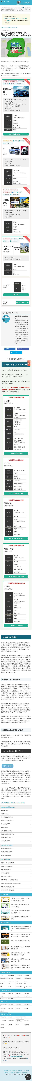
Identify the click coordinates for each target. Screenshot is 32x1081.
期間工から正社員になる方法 (7, 886)
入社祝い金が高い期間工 (6, 837)
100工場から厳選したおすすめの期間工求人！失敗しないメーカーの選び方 (21, 928)
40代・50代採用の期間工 (7, 817)
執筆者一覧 (13, 1072)
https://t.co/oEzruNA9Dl (16, 1056)
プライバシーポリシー (13, 1070)
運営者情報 (6, 1070)
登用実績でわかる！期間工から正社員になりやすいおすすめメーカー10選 (20, 967)
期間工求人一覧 (28, 1077)
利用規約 (20, 1070)
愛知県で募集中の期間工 (6, 852)
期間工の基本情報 (5, 859)
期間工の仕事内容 (5, 873)
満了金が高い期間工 (5, 841)
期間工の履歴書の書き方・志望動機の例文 (11, 883)
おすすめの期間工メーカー (8, 807)
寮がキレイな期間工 (5, 824)
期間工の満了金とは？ (6, 869)
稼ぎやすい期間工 (5, 810)
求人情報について (25, 1072)
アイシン (9, 20)
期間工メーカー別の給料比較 (7, 862)
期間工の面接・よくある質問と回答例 (10, 879)
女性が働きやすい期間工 (6, 830)
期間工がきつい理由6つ (6, 876)
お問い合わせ (18, 1072)
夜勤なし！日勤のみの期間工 (7, 834)
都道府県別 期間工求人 (7, 845)
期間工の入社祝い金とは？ (7, 866)
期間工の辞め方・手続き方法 (7, 890)
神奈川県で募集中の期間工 (7, 848)
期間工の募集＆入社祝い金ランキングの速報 (15, 18)
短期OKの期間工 (5, 813)
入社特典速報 (18, 4)
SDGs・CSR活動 (26, 1070)
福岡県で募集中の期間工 (6, 855)
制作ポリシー (7, 1072)
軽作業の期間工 (4, 827)
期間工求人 (27, 7)
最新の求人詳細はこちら (22, 302)
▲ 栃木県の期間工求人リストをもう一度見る (13, 802)
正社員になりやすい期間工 (7, 820)
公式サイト (16, 294)
